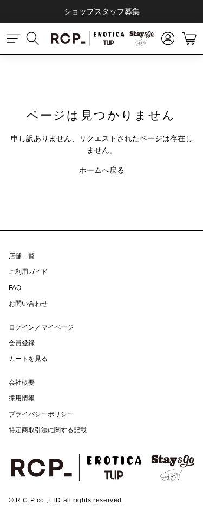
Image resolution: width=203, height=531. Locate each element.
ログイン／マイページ (41, 327)
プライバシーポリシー (41, 414)
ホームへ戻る (102, 170)
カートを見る (28, 358)
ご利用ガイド (28, 271)
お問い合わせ (28, 303)
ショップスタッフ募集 (102, 11)
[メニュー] (14, 38)
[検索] (38, 38)
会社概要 (22, 382)
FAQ (15, 288)
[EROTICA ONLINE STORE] (102, 38)
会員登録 (22, 343)
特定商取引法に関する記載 (48, 430)
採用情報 (22, 398)
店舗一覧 (22, 256)
